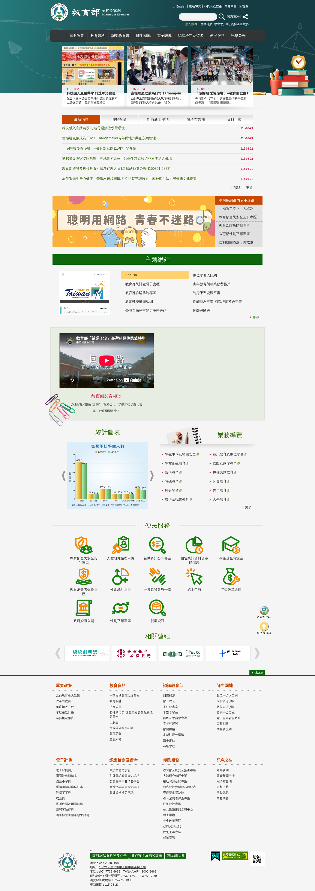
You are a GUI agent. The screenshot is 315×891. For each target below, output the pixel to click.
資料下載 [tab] (234, 119)
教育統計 (116, 701)
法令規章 (116, 707)
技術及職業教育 (177, 499)
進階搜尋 (234, 16)
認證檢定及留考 (124, 760)
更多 (248, 507)
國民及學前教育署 (175, 718)
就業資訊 (169, 837)
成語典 (60, 798)
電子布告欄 (224, 781)
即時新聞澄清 (226, 775)
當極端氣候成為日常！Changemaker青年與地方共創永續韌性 (109, 138)
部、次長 (169, 701)
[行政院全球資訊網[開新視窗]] (181, 653)
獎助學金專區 (226, 712)
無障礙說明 (175, 855)
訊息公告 (225, 760)
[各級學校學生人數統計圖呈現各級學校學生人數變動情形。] (107, 475)
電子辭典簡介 (65, 770)
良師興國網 (201, 310)
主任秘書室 (170, 707)
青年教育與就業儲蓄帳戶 (212, 284)
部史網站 (169, 740)
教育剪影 (116, 733)
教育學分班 (221, 24)
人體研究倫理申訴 (175, 775)
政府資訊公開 (172, 826)
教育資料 (118, 685)
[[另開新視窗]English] (84, 293)
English (181, 6)
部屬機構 (169, 729)
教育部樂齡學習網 (139, 302)
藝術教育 (172, 472)
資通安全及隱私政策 (146, 855)
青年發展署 (170, 723)
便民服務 (171, 760)
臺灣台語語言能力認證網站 (145, 310)
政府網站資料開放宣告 (109, 855)
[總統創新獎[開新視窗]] (86, 653)
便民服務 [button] (217, 35)
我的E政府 (215, 856)
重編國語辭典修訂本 (69, 787)
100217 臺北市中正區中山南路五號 (122, 867)
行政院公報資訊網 (122, 728)
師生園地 (225, 685)
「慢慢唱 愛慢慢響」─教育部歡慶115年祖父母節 (99, 148)
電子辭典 (64, 760)
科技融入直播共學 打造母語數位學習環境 (93, 128)
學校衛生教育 (175, 463)
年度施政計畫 (65, 712)
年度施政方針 (65, 707)
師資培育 (219, 481)
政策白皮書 (63, 701)
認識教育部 (173, 685)
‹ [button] (63, 476)
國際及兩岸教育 (225, 463)
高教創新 (223, 723)
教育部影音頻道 (106, 396)
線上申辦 (169, 815)
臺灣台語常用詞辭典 (69, 804)
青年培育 (219, 490)
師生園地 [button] (143, 35)
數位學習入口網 (205, 275)
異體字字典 (63, 792)
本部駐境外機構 (173, 734)
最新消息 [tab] (81, 119)
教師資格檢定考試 (122, 792)
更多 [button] (249, 188)
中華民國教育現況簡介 (125, 695)
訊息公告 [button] (238, 35)
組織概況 (169, 695)
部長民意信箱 (213, 6)
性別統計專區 (172, 804)
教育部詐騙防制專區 (140, 293)
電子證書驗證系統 (229, 718)
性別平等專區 (172, 832)
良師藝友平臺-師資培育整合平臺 (217, 302)
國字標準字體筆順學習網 (72, 815)
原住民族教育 (223, 472)
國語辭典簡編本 (66, 775)
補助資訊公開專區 (175, 781)
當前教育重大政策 (68, 695)
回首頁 (243, 6)
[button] (221, 17)
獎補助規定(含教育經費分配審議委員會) (131, 714)
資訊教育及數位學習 (228, 454)
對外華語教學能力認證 (125, 775)
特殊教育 (172, 481)
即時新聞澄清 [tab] (158, 119)
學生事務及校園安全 (180, 454)
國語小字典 (63, 781)
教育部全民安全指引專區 (179, 770)
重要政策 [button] (76, 35)
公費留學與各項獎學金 (125, 781)
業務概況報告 (65, 718)
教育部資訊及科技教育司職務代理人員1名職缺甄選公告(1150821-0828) (116, 168)
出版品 (114, 722)
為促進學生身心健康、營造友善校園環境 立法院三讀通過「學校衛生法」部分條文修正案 (129, 179)
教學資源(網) (225, 707)
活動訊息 (223, 792)
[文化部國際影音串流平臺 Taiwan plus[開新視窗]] (228, 653)
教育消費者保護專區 (176, 798)
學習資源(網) (225, 701)
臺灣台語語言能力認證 (125, 787)
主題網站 (116, 739)
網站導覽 (195, 6)
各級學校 (169, 746)
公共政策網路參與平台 (178, 809)
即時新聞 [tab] (119, 119)
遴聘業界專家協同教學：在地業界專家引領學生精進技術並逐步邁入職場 (117, 158)
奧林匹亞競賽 (240, 24)
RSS (237, 188)
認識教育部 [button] (120, 35)
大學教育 (219, 499)
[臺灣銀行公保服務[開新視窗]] (134, 653)
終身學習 (172, 490)
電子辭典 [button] (164, 35)
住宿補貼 (206, 24)
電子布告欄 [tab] (196, 119)
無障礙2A (235, 856)
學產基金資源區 (173, 792)
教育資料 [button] (97, 35)
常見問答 (231, 6)
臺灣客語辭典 (65, 809)
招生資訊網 (224, 729)
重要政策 (64, 685)
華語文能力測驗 (120, 770)
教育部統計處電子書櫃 (142, 284)
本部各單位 (170, 712)
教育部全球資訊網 (90, 12)
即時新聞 (223, 770)
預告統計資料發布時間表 (179, 787)
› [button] (151, 476)
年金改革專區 (172, 820)
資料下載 (223, 787)
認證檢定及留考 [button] (191, 35)
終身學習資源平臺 (206, 293)
